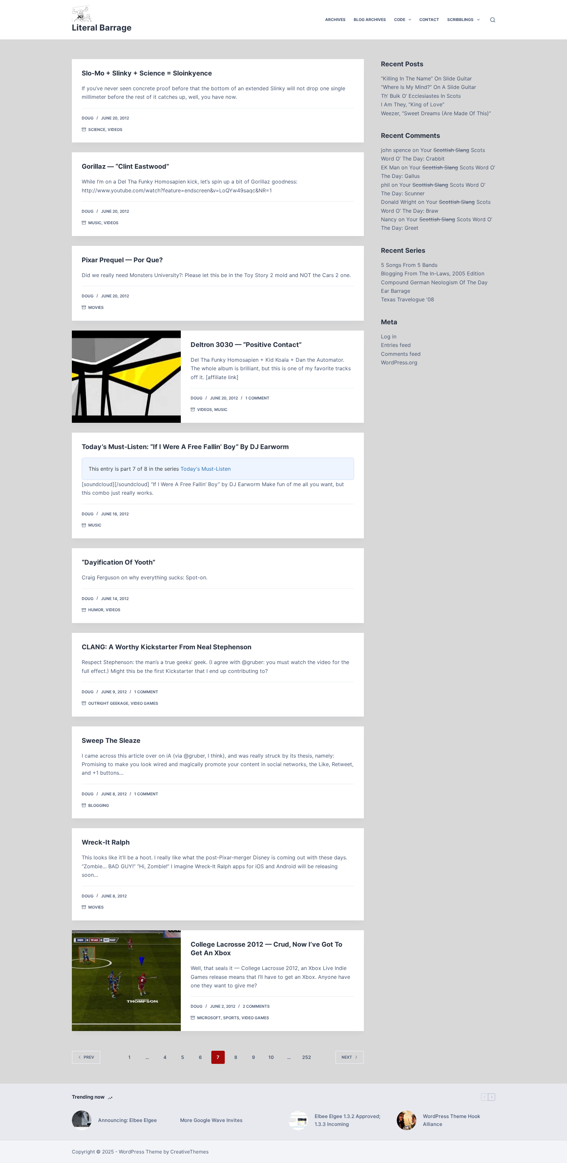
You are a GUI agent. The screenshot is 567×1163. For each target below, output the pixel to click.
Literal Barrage (102, 27)
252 (306, 1057)
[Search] (492, 19)
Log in (388, 336)
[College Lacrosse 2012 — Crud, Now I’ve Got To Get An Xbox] (126, 980)
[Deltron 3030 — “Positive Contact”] (126, 377)
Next (347, 1057)
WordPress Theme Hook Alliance (451, 1120)
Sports (231, 1017)
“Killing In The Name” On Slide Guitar (426, 78)
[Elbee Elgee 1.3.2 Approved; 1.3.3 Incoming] (298, 1120)
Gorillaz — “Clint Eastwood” (125, 166)
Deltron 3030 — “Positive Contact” (246, 345)
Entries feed (396, 345)
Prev (89, 1057)
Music (94, 222)
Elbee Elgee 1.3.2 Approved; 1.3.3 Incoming (347, 1120)
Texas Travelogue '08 (407, 299)
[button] (410, 20)
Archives (335, 19)
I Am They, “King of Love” (412, 104)
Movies (96, 307)
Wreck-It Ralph (106, 842)
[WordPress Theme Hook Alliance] (406, 1120)
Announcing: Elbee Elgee (127, 1120)
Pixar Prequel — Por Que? (122, 260)
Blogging (98, 805)
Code (399, 19)
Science (96, 129)
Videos (115, 129)
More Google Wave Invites (211, 1120)
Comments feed (401, 354)
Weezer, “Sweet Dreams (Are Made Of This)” (436, 113)
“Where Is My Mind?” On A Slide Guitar (428, 87)
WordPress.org (399, 362)
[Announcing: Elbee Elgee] (82, 1120)
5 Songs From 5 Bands (409, 265)
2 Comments (256, 1006)
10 (271, 1057)
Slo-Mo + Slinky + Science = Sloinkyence (147, 73)
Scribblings (460, 19)
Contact (429, 19)
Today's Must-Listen (205, 468)
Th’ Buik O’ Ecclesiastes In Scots (421, 96)
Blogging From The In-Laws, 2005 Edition (432, 273)
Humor (95, 609)
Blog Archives (370, 19)
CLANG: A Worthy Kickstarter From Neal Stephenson (166, 647)
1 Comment (257, 398)
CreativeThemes (189, 1152)
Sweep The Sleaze (111, 740)
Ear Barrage (395, 291)
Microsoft (209, 1017)
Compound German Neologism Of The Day (434, 282)
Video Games (144, 703)
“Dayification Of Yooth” (118, 562)
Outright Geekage (108, 703)
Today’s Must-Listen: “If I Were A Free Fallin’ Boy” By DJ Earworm (185, 447)
